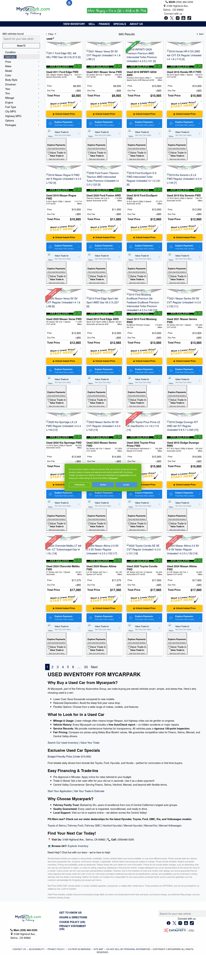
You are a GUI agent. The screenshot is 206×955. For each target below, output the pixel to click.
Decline (103, 485)
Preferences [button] (113, 478)
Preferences (80, 485)
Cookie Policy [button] (124, 475)
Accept (126, 485)
